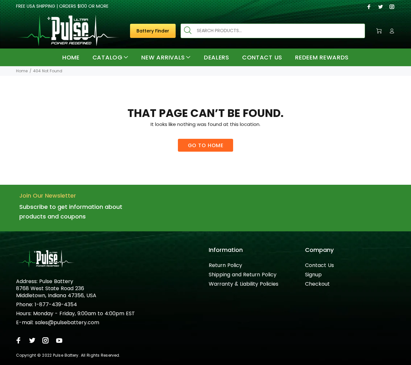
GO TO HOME (205, 145)
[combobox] (272, 30)
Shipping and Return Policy (242, 274)
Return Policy (225, 265)
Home (22, 71)
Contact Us (319, 265)
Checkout (317, 284)
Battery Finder (152, 31)
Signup (313, 274)
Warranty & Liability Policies (243, 284)
